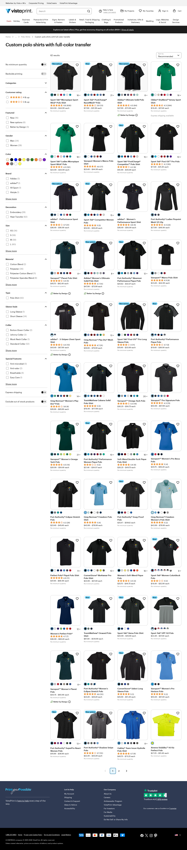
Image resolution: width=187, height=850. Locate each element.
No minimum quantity (16, 64)
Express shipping (14, 392)
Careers (107, 797)
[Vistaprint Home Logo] (19, 11)
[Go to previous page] (105, 771)
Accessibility (69, 808)
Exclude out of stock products (20, 401)
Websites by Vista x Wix (16, 3)
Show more (11, 199)
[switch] (44, 64)
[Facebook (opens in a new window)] (141, 836)
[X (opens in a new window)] (146, 836)
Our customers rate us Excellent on (159, 808)
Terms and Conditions (52, 835)
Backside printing (14, 73)
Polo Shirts (25, 37)
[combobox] (62, 11)
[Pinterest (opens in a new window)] (155, 836)
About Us (108, 794)
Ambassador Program (113, 801)
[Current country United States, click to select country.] (178, 835)
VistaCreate (52, 3)
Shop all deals (128, 30)
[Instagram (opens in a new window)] (151, 836)
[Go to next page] (127, 771)
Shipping (68, 797)
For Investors (109, 808)
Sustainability (109, 816)
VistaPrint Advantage (68, 3)
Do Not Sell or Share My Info (116, 819)
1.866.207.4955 (11, 835)
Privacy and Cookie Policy (33, 835)
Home (8, 37)
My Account (69, 794)
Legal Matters (66, 835)
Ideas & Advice (70, 805)
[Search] (88, 11)
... (16, 37)
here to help (23, 800)
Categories (11, 83)
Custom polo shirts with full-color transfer (52, 37)
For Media (108, 812)
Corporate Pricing (36, 3)
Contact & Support (72, 801)
